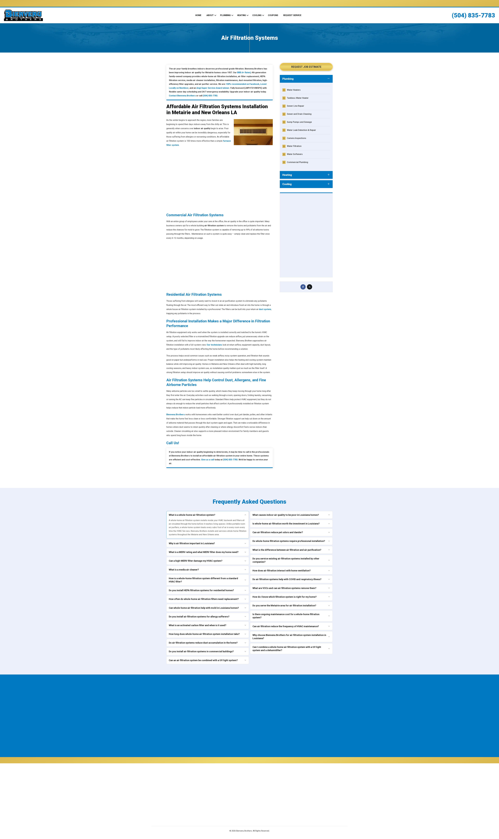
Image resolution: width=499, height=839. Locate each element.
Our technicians (214, 345)
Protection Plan (226, 806)
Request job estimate (306, 66)
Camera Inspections (296, 138)
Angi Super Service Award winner (212, 88)
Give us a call (207, 459)
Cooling (256, 15)
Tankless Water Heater (297, 98)
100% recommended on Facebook (242, 84)
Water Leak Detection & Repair (301, 130)
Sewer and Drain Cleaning (299, 114)
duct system (265, 309)
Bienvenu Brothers (175, 414)
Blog (221, 811)
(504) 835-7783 (473, 15)
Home (198, 15)
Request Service (292, 15)
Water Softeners (295, 154)
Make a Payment (265, 798)
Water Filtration (294, 146)
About (210, 15)
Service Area (225, 801)
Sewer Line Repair (295, 106)
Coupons (273, 15)
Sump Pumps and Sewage (299, 122)
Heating (241, 15)
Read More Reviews (247, 217)
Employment (224, 796)
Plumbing (225, 15)
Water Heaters (294, 90)
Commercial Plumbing (297, 162)
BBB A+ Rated (244, 72)
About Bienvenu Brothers (230, 786)
